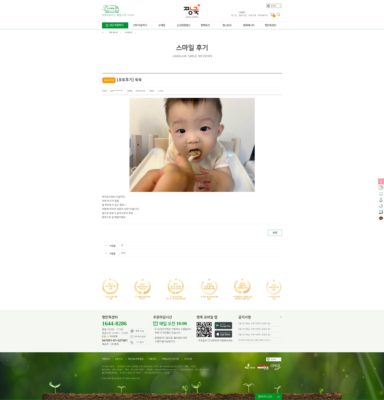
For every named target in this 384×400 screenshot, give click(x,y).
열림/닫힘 (381, 182)
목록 (275, 232)
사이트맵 (188, 359)
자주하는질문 (140, 336)
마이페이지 (263, 15)
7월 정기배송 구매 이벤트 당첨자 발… (255, 323)
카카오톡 (381, 218)
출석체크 (381, 200)
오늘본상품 (381, 206)
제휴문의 (106, 359)
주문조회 (252, 15)
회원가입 (243, 15)
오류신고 (119, 359)
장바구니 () (265, 396)
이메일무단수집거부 (170, 359)
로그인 (234, 15)
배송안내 (381, 188)
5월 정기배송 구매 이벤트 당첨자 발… (255, 334)
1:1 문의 (381, 212)
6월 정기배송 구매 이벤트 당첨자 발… (255, 329)
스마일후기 (381, 194)
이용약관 (152, 359)
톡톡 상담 (140, 331)
